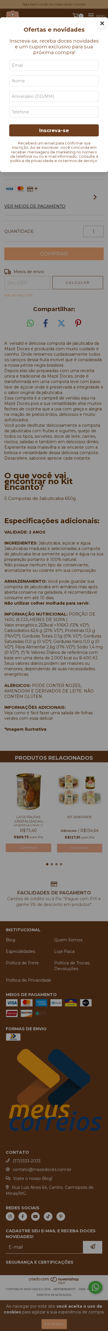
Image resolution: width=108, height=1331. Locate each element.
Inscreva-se (54, 130)
